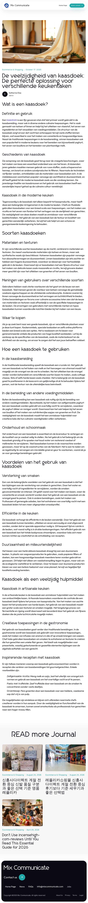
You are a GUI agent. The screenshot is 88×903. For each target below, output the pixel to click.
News (22, 886)
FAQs (30, 886)
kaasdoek (12, 120)
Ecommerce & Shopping (12, 70)
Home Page (10, 886)
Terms (75, 895)
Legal (81, 895)
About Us (59, 895)
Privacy (67, 895)
